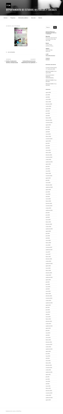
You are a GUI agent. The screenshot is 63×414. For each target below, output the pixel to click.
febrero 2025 (48, 117)
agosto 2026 (48, 92)
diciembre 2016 (49, 258)
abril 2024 (48, 131)
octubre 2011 (48, 369)
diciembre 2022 (49, 154)
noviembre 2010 (49, 392)
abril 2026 (48, 97)
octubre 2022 (48, 159)
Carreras (5, 17)
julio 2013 (48, 330)
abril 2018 (48, 238)
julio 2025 (48, 110)
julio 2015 (48, 282)
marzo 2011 (48, 386)
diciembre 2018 (49, 224)
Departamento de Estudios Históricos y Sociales (31, 9)
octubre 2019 (48, 208)
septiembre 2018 (49, 228)
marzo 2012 (48, 360)
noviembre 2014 (49, 298)
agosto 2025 (48, 108)
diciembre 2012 (49, 342)
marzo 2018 (48, 240)
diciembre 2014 (49, 295)
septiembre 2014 (49, 302)
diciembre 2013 (49, 321)
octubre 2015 (48, 275)
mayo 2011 (48, 381)
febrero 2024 (48, 136)
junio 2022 (48, 168)
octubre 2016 (48, 261)
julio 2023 (48, 143)
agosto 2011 (48, 374)
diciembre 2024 (49, 120)
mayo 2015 (48, 286)
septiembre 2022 (49, 161)
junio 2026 (48, 94)
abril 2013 (48, 335)
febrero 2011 (48, 388)
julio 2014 (48, 307)
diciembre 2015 (49, 272)
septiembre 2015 (49, 277)
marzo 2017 (48, 254)
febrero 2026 (48, 101)
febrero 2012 (48, 362)
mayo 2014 (48, 312)
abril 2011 (48, 383)
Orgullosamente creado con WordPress (13, 411)
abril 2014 (48, 314)
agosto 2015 (48, 279)
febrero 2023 (48, 152)
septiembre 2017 (49, 249)
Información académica (23, 17)
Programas (13, 17)
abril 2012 (48, 358)
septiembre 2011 (49, 372)
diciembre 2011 (49, 365)
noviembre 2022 (49, 157)
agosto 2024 (48, 124)
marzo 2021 (48, 182)
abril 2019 (48, 217)
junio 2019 (48, 215)
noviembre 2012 (49, 344)
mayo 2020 (48, 194)
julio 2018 (48, 233)
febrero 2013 (48, 339)
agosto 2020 (48, 189)
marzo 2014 (48, 316)
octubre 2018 (48, 226)
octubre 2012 (48, 346)
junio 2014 (48, 309)
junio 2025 (48, 113)
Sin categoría (11, 52)
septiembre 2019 (49, 210)
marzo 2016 (48, 268)
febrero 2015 (48, 293)
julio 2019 (48, 212)
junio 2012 (48, 353)
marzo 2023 (48, 150)
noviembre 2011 (49, 367)
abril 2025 (48, 115)
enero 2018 (48, 245)
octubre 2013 (48, 323)
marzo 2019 (48, 219)
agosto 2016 (48, 265)
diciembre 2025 (49, 104)
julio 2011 (47, 376)
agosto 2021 (48, 178)
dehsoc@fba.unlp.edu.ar (50, 55)
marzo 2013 (48, 337)
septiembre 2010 (49, 397)
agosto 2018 (48, 231)
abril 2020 (48, 196)
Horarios (40, 17)
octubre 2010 (48, 395)
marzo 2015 (48, 291)
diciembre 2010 (49, 390)
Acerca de (33, 17)
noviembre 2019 (49, 205)
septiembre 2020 (49, 187)
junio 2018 (48, 235)
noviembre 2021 (49, 175)
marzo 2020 (48, 198)
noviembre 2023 (49, 138)
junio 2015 (48, 284)
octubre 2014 (48, 300)
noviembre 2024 (49, 122)
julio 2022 (48, 166)
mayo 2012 (48, 356)
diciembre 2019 (49, 203)
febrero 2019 (48, 221)
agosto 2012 (48, 351)
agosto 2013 (48, 328)
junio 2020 (48, 191)
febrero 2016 (48, 270)
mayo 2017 (48, 251)
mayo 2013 (48, 332)
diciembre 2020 (49, 184)
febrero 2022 (48, 173)
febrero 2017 (48, 256)
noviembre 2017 (49, 247)
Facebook (48, 59)
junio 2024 (48, 129)
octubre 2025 (48, 106)
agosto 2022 (48, 164)
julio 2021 (47, 180)
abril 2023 (48, 147)
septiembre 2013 (49, 325)
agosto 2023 (48, 141)
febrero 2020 (48, 201)
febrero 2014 (48, 318)
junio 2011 (48, 379)
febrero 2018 (48, 242)
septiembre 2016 (49, 263)
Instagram (48, 58)
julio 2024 (48, 127)
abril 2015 (48, 288)
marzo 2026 (48, 99)
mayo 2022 (48, 171)
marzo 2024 (48, 134)
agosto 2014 (48, 305)
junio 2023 (48, 145)
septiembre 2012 (49, 349)
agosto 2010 (48, 399)
